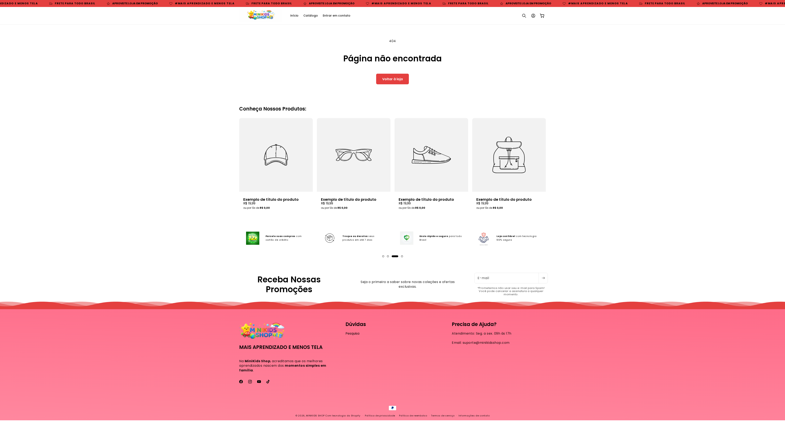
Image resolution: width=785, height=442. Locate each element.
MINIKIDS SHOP (315, 415)
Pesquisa (352, 333)
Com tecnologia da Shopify (342, 415)
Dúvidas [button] (355, 324)
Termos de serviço (443, 415)
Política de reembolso (413, 415)
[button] (524, 15)
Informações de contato (474, 415)
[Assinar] (543, 278)
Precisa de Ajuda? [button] (474, 324)
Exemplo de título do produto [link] (271, 199)
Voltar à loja (392, 79)
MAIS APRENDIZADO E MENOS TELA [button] (281, 347)
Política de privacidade (380, 415)
